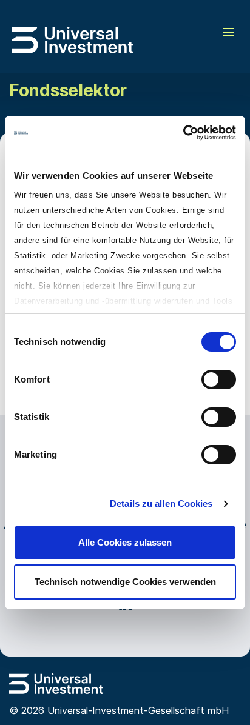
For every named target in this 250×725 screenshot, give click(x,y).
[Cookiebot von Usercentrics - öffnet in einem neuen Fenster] (183, 133)
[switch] (218, 379)
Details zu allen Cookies (161, 503)
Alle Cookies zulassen (125, 542)
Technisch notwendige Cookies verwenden (125, 581)
